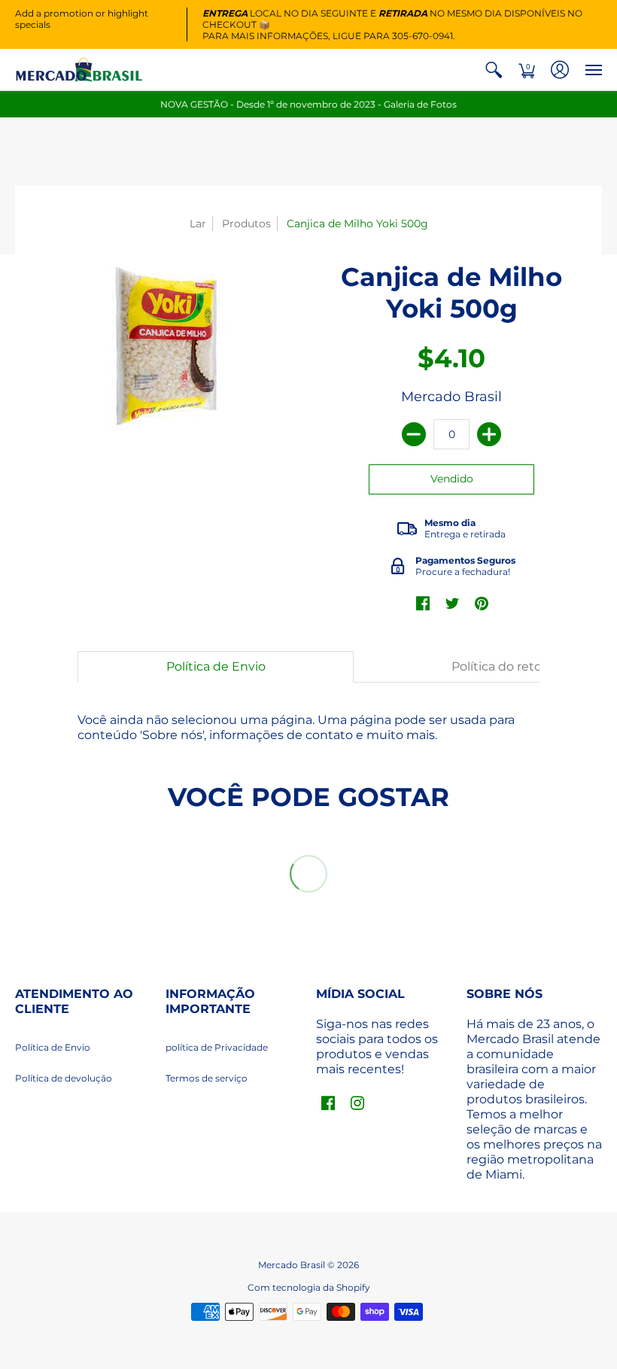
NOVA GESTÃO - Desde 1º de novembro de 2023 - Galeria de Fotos (308, 104)
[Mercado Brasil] (79, 69)
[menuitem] (493, 69)
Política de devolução (63, 1078)
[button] (493, 69)
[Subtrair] (414, 434)
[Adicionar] (489, 434)
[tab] (216, 667)
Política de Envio (52, 1047)
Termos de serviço (207, 1078)
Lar (198, 223)
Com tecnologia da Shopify (309, 1287)
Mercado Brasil (451, 396)
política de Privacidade (217, 1047)
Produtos (246, 223)
